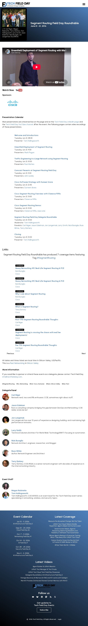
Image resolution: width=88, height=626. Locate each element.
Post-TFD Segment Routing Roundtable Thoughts (36, 319)
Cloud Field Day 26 (23, 530)
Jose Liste (41, 211)
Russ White (16, 451)
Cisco (17, 274)
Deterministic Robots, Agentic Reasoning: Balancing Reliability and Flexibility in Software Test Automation (65, 531)
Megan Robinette (18, 490)
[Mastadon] (46, 597)
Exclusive (41, 384)
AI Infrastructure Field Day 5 (23, 524)
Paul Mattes (29, 164)
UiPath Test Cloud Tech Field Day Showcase (44, 572)
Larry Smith (63, 225)
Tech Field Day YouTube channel (19, 124)
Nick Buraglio (73, 225)
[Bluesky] (37, 597)
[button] (84, 4)
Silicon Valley (32, 363)
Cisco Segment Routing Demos (27, 205)
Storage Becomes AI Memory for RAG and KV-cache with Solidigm (44, 578)
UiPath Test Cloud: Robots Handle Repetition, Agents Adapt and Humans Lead (65, 525)
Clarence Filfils (30, 199)
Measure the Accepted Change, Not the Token (65, 521)
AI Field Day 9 (23, 543)
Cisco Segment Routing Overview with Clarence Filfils (37, 194)
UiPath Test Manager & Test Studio (44, 569)
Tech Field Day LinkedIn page (66, 122)
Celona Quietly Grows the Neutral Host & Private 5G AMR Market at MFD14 (65, 541)
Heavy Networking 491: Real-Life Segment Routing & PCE (39, 268)
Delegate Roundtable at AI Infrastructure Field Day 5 (44, 575)
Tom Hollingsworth (31, 141)
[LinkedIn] (42, 597)
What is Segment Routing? (26, 307)
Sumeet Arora (30, 187)
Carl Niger (26, 225)
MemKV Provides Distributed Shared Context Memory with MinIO (44, 581)
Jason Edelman (38, 225)
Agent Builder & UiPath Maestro (44, 566)
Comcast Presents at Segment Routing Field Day (35, 170)
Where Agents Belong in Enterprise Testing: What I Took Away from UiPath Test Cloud (65, 536)
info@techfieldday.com (12, 377)
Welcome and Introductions (26, 135)
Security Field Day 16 (23, 549)
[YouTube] (33, 597)
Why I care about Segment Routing (30, 294)
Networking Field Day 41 (23, 536)
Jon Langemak (51, 225)
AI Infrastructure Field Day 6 (23, 555)
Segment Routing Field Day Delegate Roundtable (35, 217)
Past (12, 363)
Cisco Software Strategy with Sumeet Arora (33, 182)
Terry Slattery (26, 228)
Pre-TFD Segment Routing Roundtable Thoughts (36, 345)
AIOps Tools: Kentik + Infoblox (65, 545)
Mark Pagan (29, 152)
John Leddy (29, 176)
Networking (19, 363)
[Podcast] (50, 597)
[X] (55, 597)
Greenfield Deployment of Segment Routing (33, 147)
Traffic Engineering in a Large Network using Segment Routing (41, 159)
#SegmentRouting (46, 258)
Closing (17, 234)
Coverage (19, 265)
